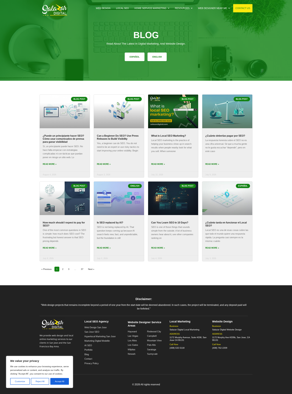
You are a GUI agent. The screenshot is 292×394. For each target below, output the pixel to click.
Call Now (174, 344)
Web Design (103, 8)
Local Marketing (180, 321)
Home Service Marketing (150, 8)
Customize (20, 381)
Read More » (49, 164)
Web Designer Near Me (212, 8)
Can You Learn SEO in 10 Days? (169, 222)
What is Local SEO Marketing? (168, 135)
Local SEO (122, 8)
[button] (152, 8)
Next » (91, 269)
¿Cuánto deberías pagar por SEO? (225, 135)
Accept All (59, 381)
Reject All (40, 381)
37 (83, 268)
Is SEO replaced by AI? (110, 222)
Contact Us (242, 8)
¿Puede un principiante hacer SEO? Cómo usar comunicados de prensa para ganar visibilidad (63, 138)
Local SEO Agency (96, 321)
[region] (39, 372)
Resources (182, 8)
